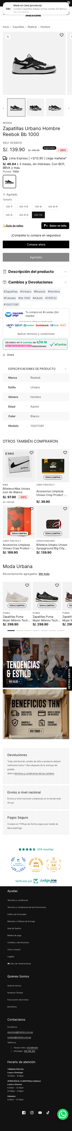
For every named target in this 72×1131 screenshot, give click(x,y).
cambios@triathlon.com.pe (19, 1037)
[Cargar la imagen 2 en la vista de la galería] (35, 107)
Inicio (6, 26)
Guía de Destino (14, 928)
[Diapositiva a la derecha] (69, 108)
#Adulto (38, 298)
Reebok (32, 26)
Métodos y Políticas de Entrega (21, 921)
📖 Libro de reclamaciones (19, 963)
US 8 (40, 207)
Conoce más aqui (39, 346)
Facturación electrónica (18, 1000)
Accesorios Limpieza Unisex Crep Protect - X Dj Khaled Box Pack (18, 546)
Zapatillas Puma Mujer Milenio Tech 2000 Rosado (15, 618)
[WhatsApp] (62, 1114)
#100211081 (11, 304)
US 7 (11, 207)
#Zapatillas (11, 291)
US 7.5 (24, 207)
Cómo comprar (14, 949)
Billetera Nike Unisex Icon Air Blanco (16, 490)
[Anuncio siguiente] (57, 3)
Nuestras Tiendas (15, 993)
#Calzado (10, 298)
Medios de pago (14, 935)
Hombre (45, 26)
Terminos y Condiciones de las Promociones (26, 907)
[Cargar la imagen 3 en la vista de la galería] (55, 107)
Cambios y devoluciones (18, 942)
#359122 (51, 298)
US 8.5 (53, 207)
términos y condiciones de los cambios (34, 773)
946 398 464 (29, 1051)
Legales (10, 956)
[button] (5, 13)
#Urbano (25, 291)
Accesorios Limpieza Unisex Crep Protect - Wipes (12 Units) (50, 493)
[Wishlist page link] (51, 13)
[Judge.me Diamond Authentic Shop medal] (18, 864)
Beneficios (12, 1007)
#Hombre (54, 291)
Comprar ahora (36, 244)
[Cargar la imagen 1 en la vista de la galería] (16, 107)
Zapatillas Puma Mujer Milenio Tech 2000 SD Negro (45, 618)
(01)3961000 (32, 1048)
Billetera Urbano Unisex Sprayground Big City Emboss (51, 546)
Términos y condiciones (17, 900)
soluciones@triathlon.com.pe (20, 1032)
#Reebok (39, 291)
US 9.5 (24, 215)
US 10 (39, 215)
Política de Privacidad (16, 914)
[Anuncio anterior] (3, 3)
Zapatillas (18, 26)
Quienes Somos (14, 985)
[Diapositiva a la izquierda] (3, 108)
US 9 (11, 215)
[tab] (11, 630)
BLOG (62, 3)
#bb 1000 (24, 298)
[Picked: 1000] (9, 181)
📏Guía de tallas (13, 225)
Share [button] (10, 354)
